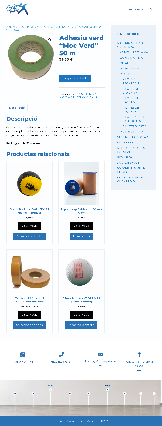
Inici (118, 9)
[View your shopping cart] (151, 9)
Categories (133, 9)
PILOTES (126, 73)
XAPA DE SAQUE (128, 162)
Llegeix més (81, 236)
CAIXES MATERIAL (132, 57)
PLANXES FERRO (131, 131)
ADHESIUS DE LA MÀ (66, 26)
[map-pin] (139, 354)
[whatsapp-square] (22, 354)
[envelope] (100, 354)
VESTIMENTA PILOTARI (133, 137)
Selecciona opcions (29, 324)
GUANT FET (125, 142)
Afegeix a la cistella (75, 78)
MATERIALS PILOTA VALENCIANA (32, 26)
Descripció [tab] (17, 107)
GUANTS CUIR (129, 68)
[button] (50, 40)
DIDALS (125, 63)
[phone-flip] (62, 354)
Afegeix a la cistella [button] (29, 236)
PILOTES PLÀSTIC (134, 126)
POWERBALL (126, 157)
